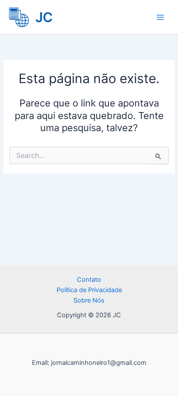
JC (44, 17)
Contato (89, 279)
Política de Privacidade (89, 290)
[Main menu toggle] (160, 17)
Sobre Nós (89, 300)
